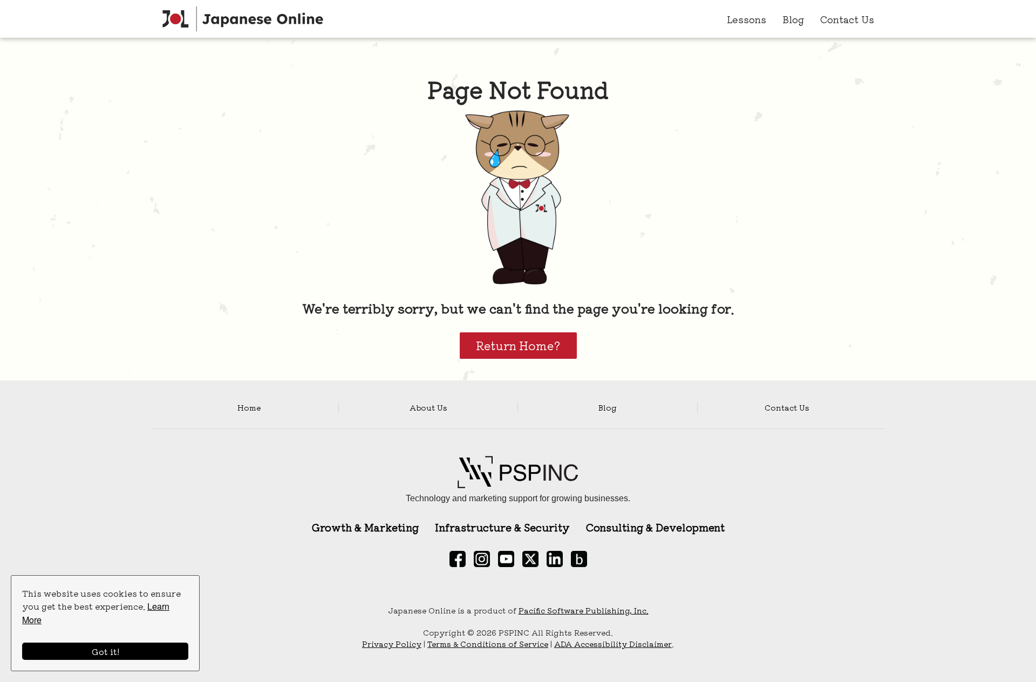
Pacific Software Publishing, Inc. (584, 610)
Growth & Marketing (365, 527)
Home (249, 407)
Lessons (746, 19)
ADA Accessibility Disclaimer (613, 643)
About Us (428, 407)
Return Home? (518, 345)
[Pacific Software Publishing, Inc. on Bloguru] (579, 559)
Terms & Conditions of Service (487, 643)
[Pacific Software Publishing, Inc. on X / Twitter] (530, 559)
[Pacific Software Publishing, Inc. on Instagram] (482, 559)
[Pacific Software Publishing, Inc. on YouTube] (506, 559)
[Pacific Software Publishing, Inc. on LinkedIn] (555, 559)
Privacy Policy (391, 643)
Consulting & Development (655, 527)
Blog (793, 19)
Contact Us (847, 19)
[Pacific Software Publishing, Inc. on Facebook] (457, 559)
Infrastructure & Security (502, 527)
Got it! (105, 651)
